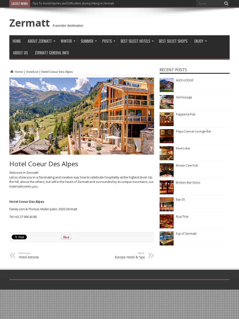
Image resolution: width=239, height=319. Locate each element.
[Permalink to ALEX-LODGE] (167, 91)
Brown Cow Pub (187, 165)
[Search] (226, 3)
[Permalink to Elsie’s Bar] (167, 159)
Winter (66, 41)
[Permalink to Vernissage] (167, 108)
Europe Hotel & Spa (130, 255)
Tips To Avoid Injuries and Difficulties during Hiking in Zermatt (73, 3)
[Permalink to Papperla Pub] (167, 125)
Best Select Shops (173, 41)
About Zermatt (40, 41)
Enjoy (198, 41)
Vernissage (184, 97)
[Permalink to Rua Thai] (167, 227)
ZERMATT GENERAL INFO (52, 53)
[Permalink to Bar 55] (167, 210)
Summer (87, 41)
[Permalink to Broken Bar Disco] (167, 193)
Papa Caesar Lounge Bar (193, 131)
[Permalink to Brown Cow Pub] (167, 176)
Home (17, 41)
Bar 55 (180, 199)
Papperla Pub (185, 114)
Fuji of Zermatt (186, 233)
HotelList (32, 72)
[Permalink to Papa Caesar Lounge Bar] (167, 142)
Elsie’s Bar (183, 148)
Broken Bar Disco (188, 182)
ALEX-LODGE (184, 80)
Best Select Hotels (135, 41)
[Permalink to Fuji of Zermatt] (167, 244)
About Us (20, 53)
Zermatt (29, 22)
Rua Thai (182, 216)
